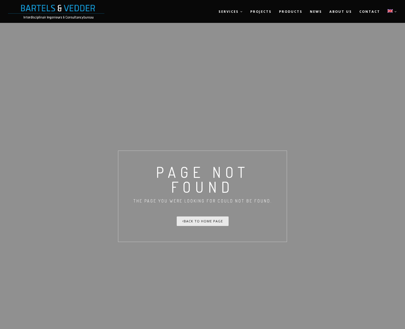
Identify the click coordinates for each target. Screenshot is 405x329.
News (316, 11)
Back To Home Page (203, 221)
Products (290, 11)
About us (340, 11)
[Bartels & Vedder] (26, 11)
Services (229, 11)
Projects (261, 11)
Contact (369, 11)
